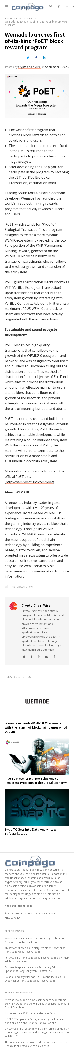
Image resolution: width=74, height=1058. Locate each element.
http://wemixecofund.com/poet (29, 482)
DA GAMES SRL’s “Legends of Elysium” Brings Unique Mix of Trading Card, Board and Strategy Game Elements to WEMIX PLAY (37, 1032)
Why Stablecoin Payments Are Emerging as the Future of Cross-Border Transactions (37, 940)
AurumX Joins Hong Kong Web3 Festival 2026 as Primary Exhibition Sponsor (37, 959)
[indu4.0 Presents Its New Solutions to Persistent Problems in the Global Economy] (37, 741)
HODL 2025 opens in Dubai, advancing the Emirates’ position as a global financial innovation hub (35, 1020)
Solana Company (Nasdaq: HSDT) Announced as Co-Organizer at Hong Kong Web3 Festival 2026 (35, 978)
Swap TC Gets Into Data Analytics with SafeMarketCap (32, 831)
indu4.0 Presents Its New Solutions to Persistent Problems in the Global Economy (36, 781)
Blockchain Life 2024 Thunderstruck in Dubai (30, 1013)
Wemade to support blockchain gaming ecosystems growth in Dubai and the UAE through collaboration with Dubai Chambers (37, 1003)
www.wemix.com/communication (29, 571)
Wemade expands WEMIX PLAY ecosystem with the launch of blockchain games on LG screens (36, 727)
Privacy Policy (12, 917)
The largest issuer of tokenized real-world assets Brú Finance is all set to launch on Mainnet (36, 1043)
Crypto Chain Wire (29, 67)
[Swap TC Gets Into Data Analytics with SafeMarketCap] (37, 792)
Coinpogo (27, 913)
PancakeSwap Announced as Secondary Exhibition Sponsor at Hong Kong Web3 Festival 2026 (34, 969)
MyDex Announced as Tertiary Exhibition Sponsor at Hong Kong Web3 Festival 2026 (35, 949)
